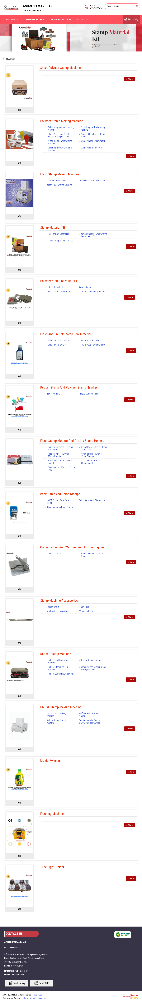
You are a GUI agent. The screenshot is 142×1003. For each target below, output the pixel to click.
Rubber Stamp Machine (55, 654)
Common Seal (54, 553)
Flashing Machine (52, 814)
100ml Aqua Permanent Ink (93, 344)
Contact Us (81, 19)
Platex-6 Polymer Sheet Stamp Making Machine (58, 135)
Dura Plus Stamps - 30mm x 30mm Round (60, 448)
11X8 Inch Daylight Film (56, 287)
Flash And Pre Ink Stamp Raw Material (65, 334)
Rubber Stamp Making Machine (58, 668)
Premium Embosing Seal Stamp (92, 554)
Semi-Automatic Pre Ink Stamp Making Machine (89, 721)
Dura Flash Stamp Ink (57, 344)
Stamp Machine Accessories (59, 601)
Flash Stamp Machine (56, 180)
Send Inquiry (132, 19)
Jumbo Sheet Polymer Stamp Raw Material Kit (94, 235)
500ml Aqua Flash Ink (90, 340)
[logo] (11, 13)
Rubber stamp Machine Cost (60, 673)
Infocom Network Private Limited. (34, 998)
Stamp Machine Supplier (91, 147)
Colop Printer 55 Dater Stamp (59, 507)
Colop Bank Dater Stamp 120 (92, 500)
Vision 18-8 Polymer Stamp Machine (93, 135)
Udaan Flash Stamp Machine (92, 180)
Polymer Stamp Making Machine (61, 121)
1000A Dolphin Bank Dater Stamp (57, 501)
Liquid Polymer (50, 760)
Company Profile (34, 19)
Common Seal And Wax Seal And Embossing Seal (72, 547)
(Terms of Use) (37, 995)
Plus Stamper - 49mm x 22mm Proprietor (58, 455)
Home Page (12, 19)
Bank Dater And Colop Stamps (60, 494)
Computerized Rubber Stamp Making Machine (93, 668)
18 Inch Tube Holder (88, 611)
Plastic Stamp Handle (88, 393)
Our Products (59, 19)
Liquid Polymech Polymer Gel (92, 291)
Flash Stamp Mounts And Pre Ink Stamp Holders (72, 441)
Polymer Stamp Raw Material (59, 281)
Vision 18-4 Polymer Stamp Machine (60, 149)
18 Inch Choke (52, 607)
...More (129, 79)
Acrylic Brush (85, 287)
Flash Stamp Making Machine (59, 174)
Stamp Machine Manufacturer (94, 141)
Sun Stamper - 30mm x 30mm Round (91, 461)
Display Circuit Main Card (57, 611)
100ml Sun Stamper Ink (58, 340)
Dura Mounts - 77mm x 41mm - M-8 (61, 468)
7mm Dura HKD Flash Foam (58, 291)
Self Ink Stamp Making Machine (56, 721)
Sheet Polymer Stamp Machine (60, 68)
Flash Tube (84, 607)
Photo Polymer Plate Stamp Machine (93, 128)
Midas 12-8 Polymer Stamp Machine (60, 142)
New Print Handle (54, 393)
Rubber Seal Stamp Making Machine (60, 661)
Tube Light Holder (52, 867)
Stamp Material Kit (52, 228)
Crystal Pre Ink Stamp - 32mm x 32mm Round (94, 448)
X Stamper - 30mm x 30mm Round (60, 461)
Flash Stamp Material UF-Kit (60, 240)
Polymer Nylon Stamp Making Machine (61, 128)
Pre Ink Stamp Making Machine (60, 707)
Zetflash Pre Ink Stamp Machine (89, 714)
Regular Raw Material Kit (58, 234)
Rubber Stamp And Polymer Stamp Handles (69, 387)
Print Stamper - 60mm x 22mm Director (91, 455)
